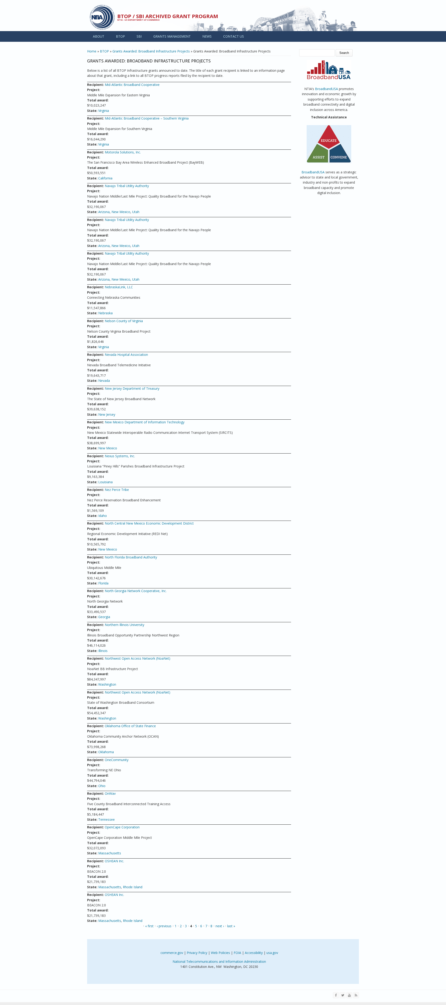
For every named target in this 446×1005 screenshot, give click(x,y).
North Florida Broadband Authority (131, 557)
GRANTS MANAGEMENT (172, 36)
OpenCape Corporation (122, 827)
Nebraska (105, 313)
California (105, 178)
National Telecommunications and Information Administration (219, 961)
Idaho (102, 515)
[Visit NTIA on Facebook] (336, 995)
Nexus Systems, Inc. (120, 456)
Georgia (104, 617)
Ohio (101, 786)
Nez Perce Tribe (117, 489)
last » (231, 926)
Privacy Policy (197, 952)
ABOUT (98, 36)
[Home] (102, 17)
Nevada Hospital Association (126, 354)
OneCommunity (116, 760)
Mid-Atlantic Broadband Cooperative (132, 84)
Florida (103, 583)
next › (220, 926)
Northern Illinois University (124, 624)
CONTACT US (233, 36)
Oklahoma (106, 752)
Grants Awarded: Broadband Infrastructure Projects (151, 51)
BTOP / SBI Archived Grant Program (167, 16)
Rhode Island (132, 887)
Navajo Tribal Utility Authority (127, 186)
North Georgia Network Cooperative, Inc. (136, 591)
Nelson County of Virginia (124, 321)
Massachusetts (109, 853)
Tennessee (106, 819)
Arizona (104, 212)
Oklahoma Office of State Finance (130, 726)
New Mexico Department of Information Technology (144, 422)
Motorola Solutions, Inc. (123, 152)
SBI (139, 36)
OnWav (110, 793)
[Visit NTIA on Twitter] (342, 995)
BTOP (120, 36)
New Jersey (106, 414)
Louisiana (105, 482)
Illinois (103, 650)
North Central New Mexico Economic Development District (149, 523)
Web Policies (220, 952)
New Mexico (121, 212)
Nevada (104, 380)
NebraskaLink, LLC (119, 287)
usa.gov (272, 952)
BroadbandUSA (326, 89)
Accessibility (254, 952)
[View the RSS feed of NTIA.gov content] (356, 995)
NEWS (207, 36)
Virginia (103, 110)
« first (149, 926)
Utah (135, 212)
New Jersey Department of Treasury (132, 388)
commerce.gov (172, 952)
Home (91, 51)
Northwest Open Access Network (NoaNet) (137, 658)
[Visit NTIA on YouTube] (349, 995)
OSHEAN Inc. (114, 861)
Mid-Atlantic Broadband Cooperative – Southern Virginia (147, 118)
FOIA (237, 952)
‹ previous (164, 926)
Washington (107, 684)
